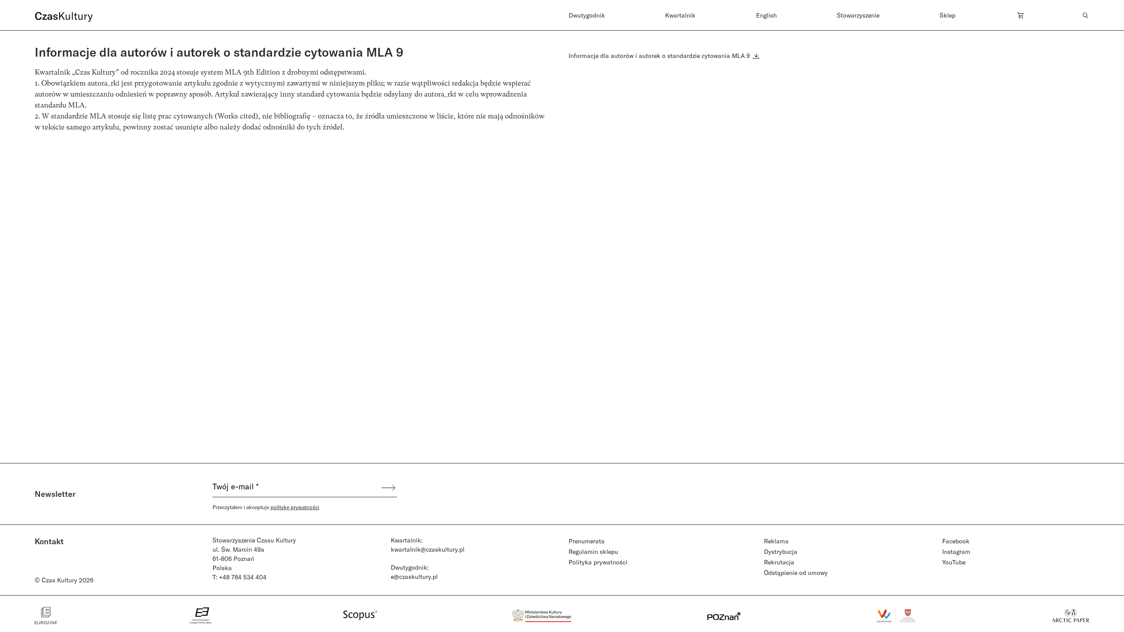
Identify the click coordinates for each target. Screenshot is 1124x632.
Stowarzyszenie (858, 15)
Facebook (955, 541)
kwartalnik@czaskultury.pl (428, 549)
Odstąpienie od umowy (796, 572)
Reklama (776, 541)
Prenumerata (587, 541)
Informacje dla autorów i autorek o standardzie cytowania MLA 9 (660, 55)
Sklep (947, 15)
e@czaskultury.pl (414, 576)
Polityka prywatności (598, 562)
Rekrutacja (779, 562)
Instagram (956, 551)
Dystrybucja (780, 551)
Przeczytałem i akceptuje (266, 507)
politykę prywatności (294, 507)
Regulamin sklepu (593, 551)
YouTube (953, 562)
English (766, 15)
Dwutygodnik (587, 15)
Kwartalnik (680, 15)
